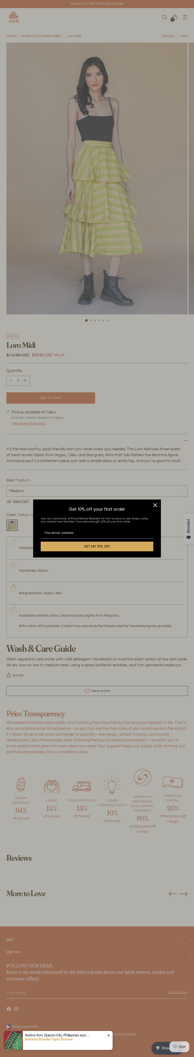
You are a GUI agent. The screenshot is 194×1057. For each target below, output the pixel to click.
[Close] (155, 505)
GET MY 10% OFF (97, 546)
